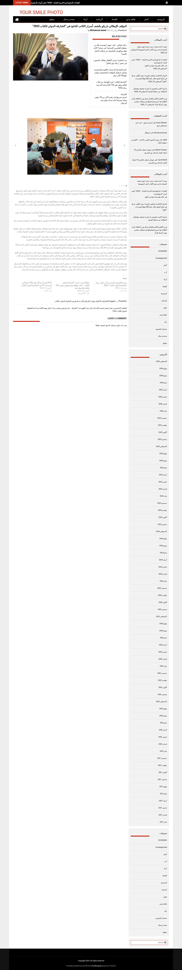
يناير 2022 (163, 751)
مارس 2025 (162, 482)
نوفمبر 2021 (162, 765)
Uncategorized (161, 258)
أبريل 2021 (163, 801)
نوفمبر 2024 (162, 510)
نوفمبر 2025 (162, 425)
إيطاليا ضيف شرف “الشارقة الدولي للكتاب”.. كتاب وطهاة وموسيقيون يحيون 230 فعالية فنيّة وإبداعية (72, 285)
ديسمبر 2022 (162, 673)
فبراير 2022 (163, 744)
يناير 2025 (163, 496)
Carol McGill (162, 160)
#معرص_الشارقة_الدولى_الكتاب (66, 301)
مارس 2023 (162, 652)
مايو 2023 (163, 638)
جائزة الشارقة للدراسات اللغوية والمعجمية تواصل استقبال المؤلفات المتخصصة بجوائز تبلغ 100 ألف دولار (110, 73)
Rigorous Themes (109, 966)
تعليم (165, 308)
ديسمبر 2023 (162, 588)
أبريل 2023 (163, 645)
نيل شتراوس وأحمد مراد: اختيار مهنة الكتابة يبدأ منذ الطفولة (48, 308)
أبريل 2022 (163, 730)
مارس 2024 (162, 567)
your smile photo (41, 12)
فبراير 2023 (163, 659)
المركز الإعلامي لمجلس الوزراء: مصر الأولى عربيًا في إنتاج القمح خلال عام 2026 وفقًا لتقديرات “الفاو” (149, 78)
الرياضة (99, 19)
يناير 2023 (163, 666)
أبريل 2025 (163, 475)
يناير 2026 (163, 411)
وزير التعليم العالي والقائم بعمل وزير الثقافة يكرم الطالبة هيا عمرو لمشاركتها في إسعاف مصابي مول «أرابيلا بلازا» (149, 101)
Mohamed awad (98, 30)
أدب (117, 301)
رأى (165, 322)
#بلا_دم (81, 301)
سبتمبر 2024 (162, 524)
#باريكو (87, 301)
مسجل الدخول (110, 325)
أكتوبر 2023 (163, 602)
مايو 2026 (163, 383)
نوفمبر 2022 (162, 680)
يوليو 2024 (163, 538)
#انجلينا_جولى (96, 301)
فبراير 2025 (163, 489)
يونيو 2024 (163, 546)
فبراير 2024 (163, 574)
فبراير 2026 (163, 404)
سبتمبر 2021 (162, 779)
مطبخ (52, 19)
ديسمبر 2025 (162, 418)
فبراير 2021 (163, 815)
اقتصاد (114, 19)
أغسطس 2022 (161, 701)
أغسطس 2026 (161, 361)
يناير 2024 (163, 581)
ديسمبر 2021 (162, 758)
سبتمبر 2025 (162, 439)
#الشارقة (105, 301)
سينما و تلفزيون (161, 329)
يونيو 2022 (163, 716)
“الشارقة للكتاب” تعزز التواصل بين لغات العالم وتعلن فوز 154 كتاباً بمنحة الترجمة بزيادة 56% (111, 85)
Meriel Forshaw (161, 150)
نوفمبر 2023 (162, 595)
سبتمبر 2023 (162, 609)
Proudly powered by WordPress (78, 966)
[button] (124, 145)
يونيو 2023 (163, 631)
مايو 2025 (163, 468)
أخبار (146, 19)
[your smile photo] (17, 19)
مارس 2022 (162, 737)
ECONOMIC (162, 251)
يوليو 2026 (163, 368)
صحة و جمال (69, 19)
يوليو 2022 (163, 709)
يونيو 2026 (163, 375)
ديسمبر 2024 (162, 503)
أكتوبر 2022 (163, 687)
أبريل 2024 (163, 560)
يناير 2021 (163, 822)
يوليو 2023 (163, 624)
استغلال (147, 133)
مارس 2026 (162, 397)
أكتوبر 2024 (163, 517)
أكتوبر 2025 (163, 432)
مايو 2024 (163, 553)
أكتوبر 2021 (163, 772)
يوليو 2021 (163, 786)
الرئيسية (161, 19)
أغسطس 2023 (161, 616)
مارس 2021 (162, 808)
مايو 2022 (163, 723)
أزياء (85, 19)
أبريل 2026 (163, 390)
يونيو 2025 (163, 461)
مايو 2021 (163, 794)
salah (165, 140)
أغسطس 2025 (161, 446)
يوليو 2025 (163, 453)
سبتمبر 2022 (162, 694)
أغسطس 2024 (161, 531)
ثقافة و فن (130, 19)
